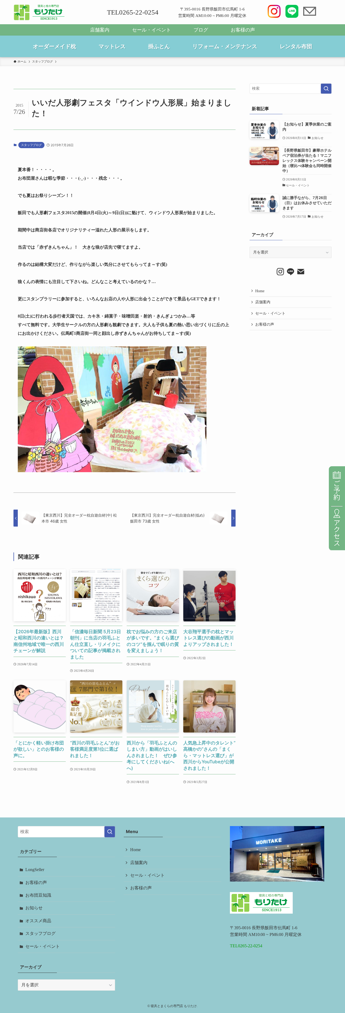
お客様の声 (243, 30)
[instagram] (280, 271)
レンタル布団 (296, 46)
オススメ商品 (38, 920)
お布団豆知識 (38, 895)
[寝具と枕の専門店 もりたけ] (39, 12)
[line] (290, 271)
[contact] (300, 271)
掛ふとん (159, 46)
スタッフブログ (31, 145)
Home (259, 291)
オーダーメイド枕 (54, 46)
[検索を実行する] (326, 88)
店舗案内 (99, 30)
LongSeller (34, 869)
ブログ (201, 30)
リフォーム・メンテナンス (224, 46)
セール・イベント (151, 30)
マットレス (112, 46)
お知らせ (34, 908)
